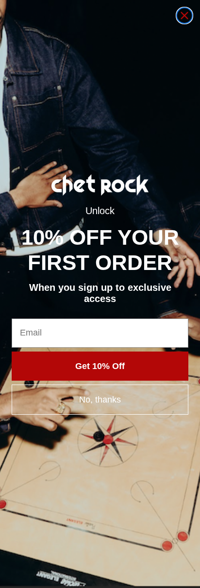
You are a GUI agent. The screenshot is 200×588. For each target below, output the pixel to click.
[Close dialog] (184, 15)
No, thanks (100, 399)
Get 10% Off (100, 366)
